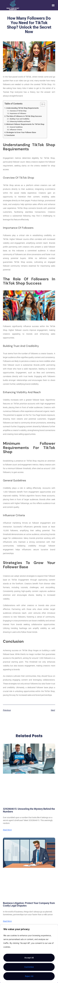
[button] (53, 5)
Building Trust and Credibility (19, 119)
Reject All (29, 976)
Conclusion (10, 135)
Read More (7, 830)
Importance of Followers (18, 113)
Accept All (29, 957)
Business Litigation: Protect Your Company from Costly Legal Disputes (29, 904)
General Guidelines (16, 127)
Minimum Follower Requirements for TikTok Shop (25, 124)
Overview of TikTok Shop (18, 111)
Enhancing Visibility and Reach (20, 121)
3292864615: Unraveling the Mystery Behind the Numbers (29, 810)
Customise (29, 967)
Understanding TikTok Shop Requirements (22, 108)
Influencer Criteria (16, 130)
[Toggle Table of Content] (41, 104)
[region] (29, 954)
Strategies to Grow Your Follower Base (21, 132)
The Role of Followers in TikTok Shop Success (24, 116)
